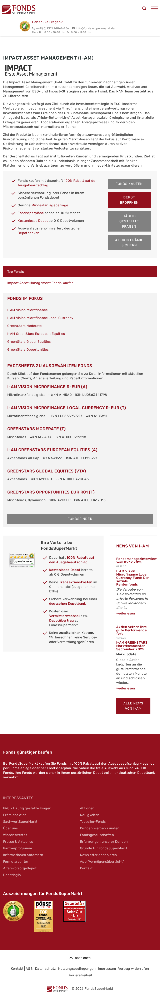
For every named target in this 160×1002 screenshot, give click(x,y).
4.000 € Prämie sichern (129, 242)
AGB (29, 969)
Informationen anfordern (23, 855)
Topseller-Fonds (93, 822)
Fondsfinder (80, 519)
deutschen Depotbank (67, 604)
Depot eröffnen (129, 199)
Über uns (10, 828)
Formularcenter (15, 862)
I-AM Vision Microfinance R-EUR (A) (47, 386)
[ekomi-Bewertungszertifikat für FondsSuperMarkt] (13, 911)
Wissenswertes (15, 835)
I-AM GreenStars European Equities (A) (52, 449)
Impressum (107, 969)
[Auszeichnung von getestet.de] (74, 911)
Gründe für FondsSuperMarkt (103, 848)
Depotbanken (29, 233)
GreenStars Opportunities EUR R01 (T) (51, 492)
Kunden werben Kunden (99, 828)
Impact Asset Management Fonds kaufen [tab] (40, 283)
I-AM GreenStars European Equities (36, 334)
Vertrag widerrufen (133, 969)
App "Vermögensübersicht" (102, 862)
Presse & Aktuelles (18, 842)
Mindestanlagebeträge (49, 205)
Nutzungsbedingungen (77, 969)
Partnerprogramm (17, 848)
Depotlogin (12, 875)
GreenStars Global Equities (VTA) (46, 471)
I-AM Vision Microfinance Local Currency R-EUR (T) (66, 407)
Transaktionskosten (75, 582)
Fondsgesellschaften (97, 835)
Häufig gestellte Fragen (129, 221)
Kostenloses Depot (33, 221)
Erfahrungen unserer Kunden (104, 842)
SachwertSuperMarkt (20, 822)
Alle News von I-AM (133, 705)
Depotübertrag (61, 620)
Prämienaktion (14, 815)
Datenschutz (45, 969)
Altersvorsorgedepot (19, 868)
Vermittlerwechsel (64, 616)
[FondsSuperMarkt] (18, 10)
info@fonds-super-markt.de (95, 28)
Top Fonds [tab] (15, 272)
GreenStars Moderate (24, 326)
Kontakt (86, 868)
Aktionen (87, 808)
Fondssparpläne (31, 213)
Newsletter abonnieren (98, 855)
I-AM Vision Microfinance (27, 310)
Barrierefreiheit (80, 975)
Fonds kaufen (129, 184)
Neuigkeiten (90, 815)
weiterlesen (125, 613)
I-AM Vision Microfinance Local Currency (40, 318)
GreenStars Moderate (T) (36, 428)
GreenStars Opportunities (28, 349)
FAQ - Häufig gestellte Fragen (27, 808)
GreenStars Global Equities (29, 342)
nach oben (83, 958)
